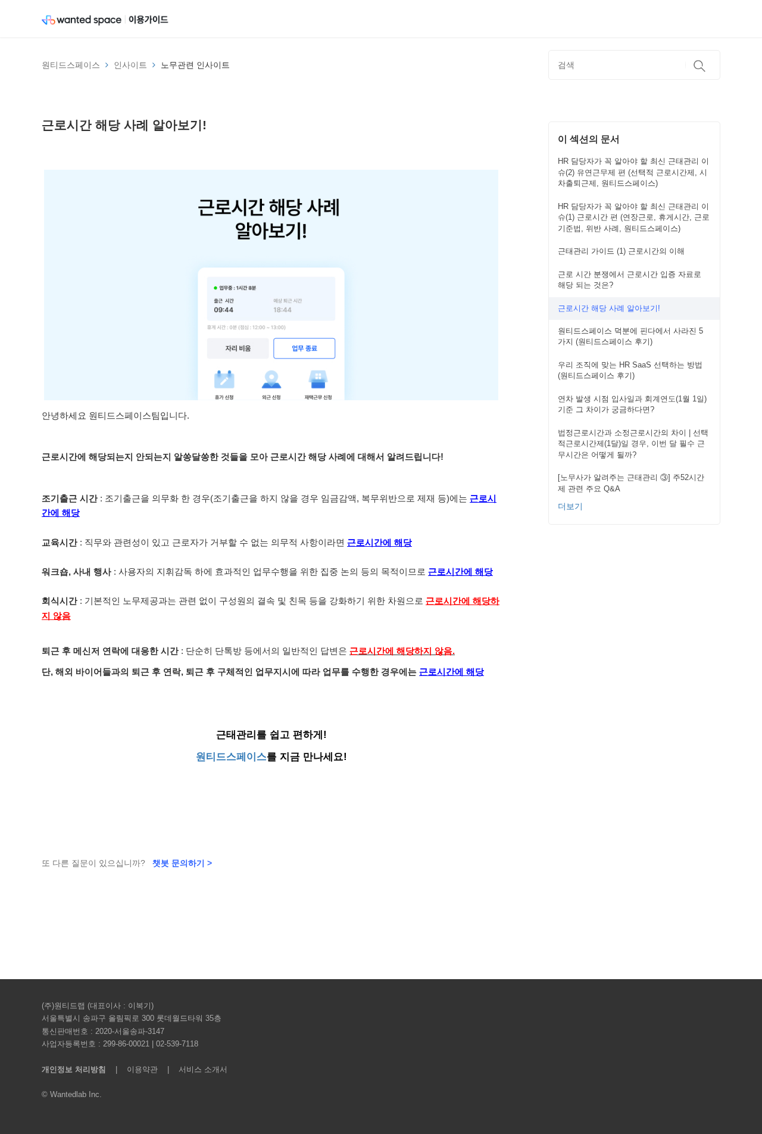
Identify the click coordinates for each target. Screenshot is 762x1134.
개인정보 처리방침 (74, 1069)
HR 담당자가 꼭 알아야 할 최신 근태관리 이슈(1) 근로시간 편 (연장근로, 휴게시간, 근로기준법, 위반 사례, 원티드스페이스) (634, 217)
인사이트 (130, 65)
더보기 (570, 506)
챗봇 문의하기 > (182, 863)
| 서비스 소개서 (193, 1069)
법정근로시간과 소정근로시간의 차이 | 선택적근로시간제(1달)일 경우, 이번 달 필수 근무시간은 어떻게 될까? (633, 443)
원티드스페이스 (71, 65)
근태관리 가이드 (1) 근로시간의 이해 (621, 251)
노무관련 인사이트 (195, 65)
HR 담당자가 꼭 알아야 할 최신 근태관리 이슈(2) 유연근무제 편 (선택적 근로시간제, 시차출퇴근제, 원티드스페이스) (633, 172)
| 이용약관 (134, 1069)
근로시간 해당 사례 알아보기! (609, 308)
